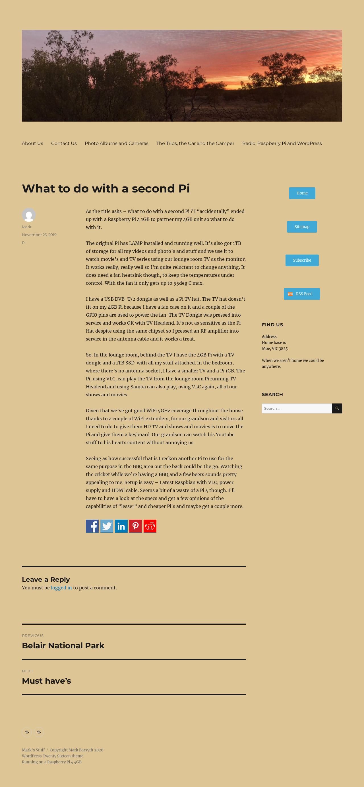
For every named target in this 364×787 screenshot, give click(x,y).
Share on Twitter (106, 526)
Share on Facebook (92, 526)
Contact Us (64, 143)
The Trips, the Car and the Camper (195, 143)
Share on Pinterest (135, 526)
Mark (26, 226)
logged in (61, 588)
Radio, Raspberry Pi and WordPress (282, 143)
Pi (24, 242)
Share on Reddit (150, 526)
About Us (32, 143)
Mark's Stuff (33, 750)
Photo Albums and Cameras (116, 143)
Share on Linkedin (121, 526)
